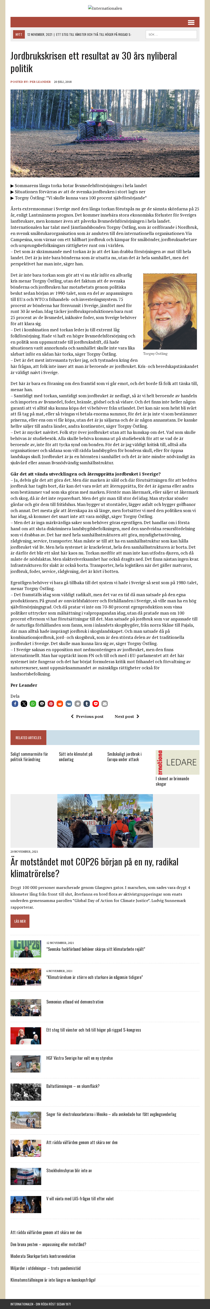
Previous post (89, 716)
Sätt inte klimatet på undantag (75, 756)
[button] (15, 704)
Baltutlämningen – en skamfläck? (73, 1086)
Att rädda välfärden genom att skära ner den (82, 1142)
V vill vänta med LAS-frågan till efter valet (80, 1198)
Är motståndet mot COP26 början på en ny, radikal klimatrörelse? (94, 867)
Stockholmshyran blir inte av (69, 1170)
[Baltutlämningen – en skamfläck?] (25, 1097)
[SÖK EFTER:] (171, 34)
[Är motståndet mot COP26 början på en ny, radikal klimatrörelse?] (105, 844)
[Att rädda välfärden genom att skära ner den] (25, 1153)
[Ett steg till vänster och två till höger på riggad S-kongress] (25, 1041)
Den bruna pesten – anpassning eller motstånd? (48, 1244)
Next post (124, 716)
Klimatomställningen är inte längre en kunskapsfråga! (53, 1280)
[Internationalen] (105, 8)
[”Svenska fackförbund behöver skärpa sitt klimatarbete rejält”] (25, 954)
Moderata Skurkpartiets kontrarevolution (42, 1256)
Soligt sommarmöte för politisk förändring (29, 756)
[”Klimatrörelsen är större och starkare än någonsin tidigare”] (25, 982)
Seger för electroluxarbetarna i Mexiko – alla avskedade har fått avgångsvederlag (111, 1114)
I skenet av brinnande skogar (172, 781)
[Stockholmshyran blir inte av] (25, 1181)
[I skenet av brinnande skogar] (178, 771)
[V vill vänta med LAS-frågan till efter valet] (25, 1209)
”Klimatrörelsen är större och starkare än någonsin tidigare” (94, 977)
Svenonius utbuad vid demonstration (74, 1002)
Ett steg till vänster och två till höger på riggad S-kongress (93, 1030)
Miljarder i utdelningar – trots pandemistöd (45, 1268)
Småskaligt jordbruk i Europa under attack (124, 756)
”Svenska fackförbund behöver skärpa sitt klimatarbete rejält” (95, 949)
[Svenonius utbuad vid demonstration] (25, 1012)
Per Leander (40, 82)
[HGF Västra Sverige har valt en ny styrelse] (25, 1069)
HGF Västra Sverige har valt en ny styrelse (79, 1058)
